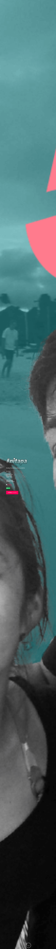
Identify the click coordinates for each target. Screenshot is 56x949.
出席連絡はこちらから (12, 492)
